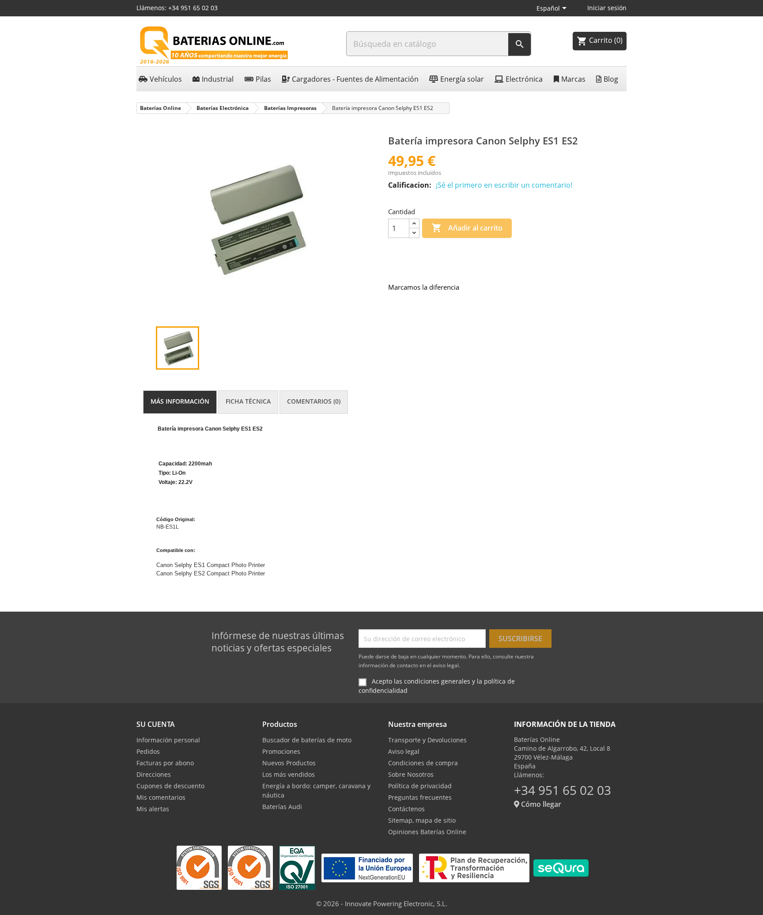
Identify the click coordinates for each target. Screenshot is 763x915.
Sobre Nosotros (411, 774)
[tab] (180, 402)
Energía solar (462, 79)
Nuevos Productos (289, 763)
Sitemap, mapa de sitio (422, 820)
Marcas (573, 79)
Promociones (281, 751)
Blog (611, 79)
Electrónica (524, 79)
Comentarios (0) (313, 401)
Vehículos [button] (166, 79)
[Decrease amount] (414, 233)
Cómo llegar (540, 804)
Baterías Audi (282, 806)
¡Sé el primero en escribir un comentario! (504, 185)
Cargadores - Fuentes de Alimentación (355, 79)
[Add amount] (414, 224)
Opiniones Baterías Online (427, 832)
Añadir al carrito (466, 228)
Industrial (218, 79)
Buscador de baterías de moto (306, 740)
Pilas (263, 79)
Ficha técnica (248, 401)
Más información (180, 401)
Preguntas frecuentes (420, 797)
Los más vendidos (288, 774)
